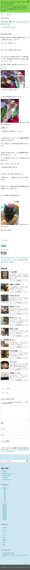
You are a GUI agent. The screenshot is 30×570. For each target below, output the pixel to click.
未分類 (4, 539)
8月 (5, 489)
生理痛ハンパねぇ (15, 373)
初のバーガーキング (8, 473)
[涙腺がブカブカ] (5, 310)
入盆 (7, 392)
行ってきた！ (14, 362)
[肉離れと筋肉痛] (5, 287)
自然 (8, 24)
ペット (17, 21)
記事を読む (19, 280)
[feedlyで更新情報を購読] (2, 253)
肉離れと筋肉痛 (15, 284)
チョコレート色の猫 (17, 259)
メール (3, 429)
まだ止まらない (6, 479)
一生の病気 (13, 272)
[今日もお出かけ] (5, 299)
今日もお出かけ (15, 295)
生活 (5, 24)
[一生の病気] (5, 275)
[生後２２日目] (5, 332)
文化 (25, 21)
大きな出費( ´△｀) (16, 351)
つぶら (5, 259)
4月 (5, 496)
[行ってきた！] (5, 365)
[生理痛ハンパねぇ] (5, 376)
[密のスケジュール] (5, 321)
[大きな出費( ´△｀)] (5, 354)
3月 (5, 497)
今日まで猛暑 (6, 475)
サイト (3, 434)
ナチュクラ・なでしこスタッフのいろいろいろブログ (13, 3)
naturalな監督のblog (8, 553)
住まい (22, 21)
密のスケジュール (15, 318)
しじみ (22, 257)
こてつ (18, 257)
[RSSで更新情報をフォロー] (5, 253)
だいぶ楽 (5, 477)
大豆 (2, 262)
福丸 (7, 262)
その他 (13, 21)
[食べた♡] (5, 343)
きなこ (13, 257)
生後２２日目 (14, 329)
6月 (5, 493)
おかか (4, 257)
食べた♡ (12, 340)
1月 (5, 501)
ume (12, 262)
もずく (9, 259)
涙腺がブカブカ (15, 306)
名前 (2, 423)
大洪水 (4, 471)
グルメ (4, 530)
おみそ (9, 257)
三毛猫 (26, 259)
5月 (5, 494)
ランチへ (8, 388)
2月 (5, 499)
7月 (5, 491)
